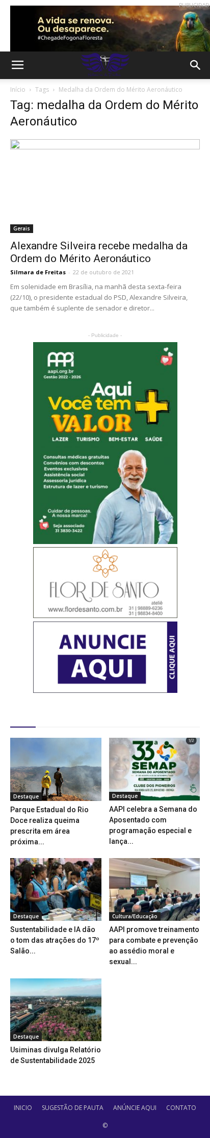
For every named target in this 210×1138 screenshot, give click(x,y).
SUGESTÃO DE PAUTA (72, 1107)
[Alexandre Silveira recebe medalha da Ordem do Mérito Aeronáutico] (105, 186)
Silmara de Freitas (38, 272)
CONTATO (181, 1107)
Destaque (26, 796)
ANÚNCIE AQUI (134, 1107)
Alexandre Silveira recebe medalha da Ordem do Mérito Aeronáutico (99, 252)
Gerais (21, 228)
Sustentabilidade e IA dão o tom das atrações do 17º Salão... (54, 940)
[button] (195, 65)
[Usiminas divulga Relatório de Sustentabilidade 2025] (55, 1009)
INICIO (23, 1107)
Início (17, 89)
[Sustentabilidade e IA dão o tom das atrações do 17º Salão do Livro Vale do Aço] (55, 889)
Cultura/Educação (135, 916)
